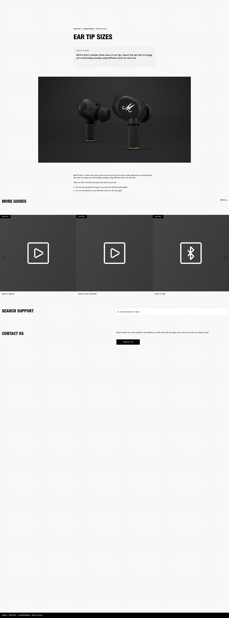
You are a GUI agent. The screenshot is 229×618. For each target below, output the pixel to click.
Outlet (217, 5)
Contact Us (128, 342)
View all (223, 200)
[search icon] (211, 11)
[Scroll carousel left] (4, 258)
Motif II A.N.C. (102, 29)
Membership (195, 5)
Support (205, 11)
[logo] (9, 9)
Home (4, 615)
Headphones (89, 29)
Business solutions (182, 5)
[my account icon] (215, 11)
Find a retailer (207, 5)
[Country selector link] (223, 5)
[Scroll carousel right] (225, 258)
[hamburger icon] (223, 11)
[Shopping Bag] (219, 11)
